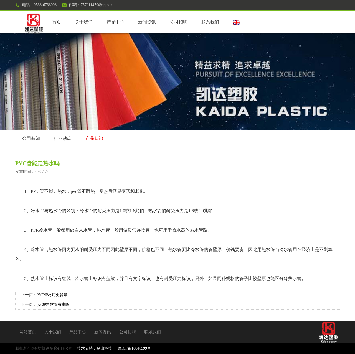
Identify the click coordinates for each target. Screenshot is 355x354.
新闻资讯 (147, 22)
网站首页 (27, 332)
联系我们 (210, 22)
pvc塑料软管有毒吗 (53, 304)
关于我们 (84, 22)
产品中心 (115, 22)
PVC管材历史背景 (52, 295)
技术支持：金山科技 (94, 348)
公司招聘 (178, 22)
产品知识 (94, 138)
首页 (56, 22)
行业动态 (63, 138)
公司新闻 (31, 138)
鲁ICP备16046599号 (134, 348)
